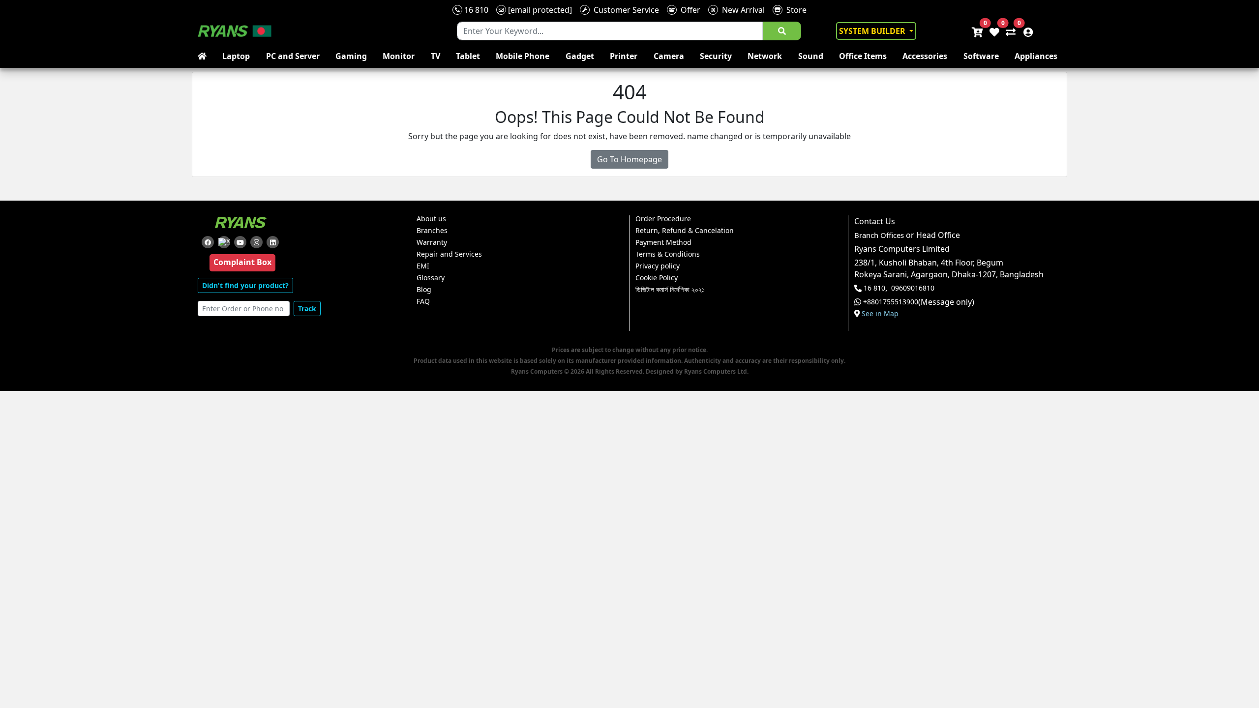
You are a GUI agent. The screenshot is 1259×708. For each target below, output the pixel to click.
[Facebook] (208, 242)
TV (435, 56)
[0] (1009, 31)
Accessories (924, 56)
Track (307, 308)
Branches (432, 230)
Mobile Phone (522, 56)
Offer (688, 9)
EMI (423, 266)
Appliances (1036, 56)
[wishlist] (994, 31)
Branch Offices (879, 235)
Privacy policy (657, 266)
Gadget (580, 56)
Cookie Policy (656, 277)
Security (716, 56)
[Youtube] (240, 242)
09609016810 (912, 288)
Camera (669, 56)
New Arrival (741, 9)
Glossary (431, 277)
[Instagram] (256, 242)
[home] (204, 56)
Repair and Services (449, 254)
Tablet (468, 56)
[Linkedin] (273, 242)
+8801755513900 (890, 301)
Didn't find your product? (245, 285)
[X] (224, 242)
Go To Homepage (629, 159)
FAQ (423, 301)
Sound (810, 56)
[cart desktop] (977, 31)
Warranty (432, 242)
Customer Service (624, 9)
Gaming (351, 56)
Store (794, 9)
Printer (623, 56)
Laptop (236, 56)
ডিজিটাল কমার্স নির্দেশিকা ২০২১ (670, 289)
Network (765, 56)
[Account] (1025, 31)
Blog (424, 289)
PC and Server (293, 56)
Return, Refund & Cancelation (684, 230)
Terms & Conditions (667, 254)
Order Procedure (663, 218)
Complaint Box (242, 262)
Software (981, 56)
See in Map (880, 313)
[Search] (782, 31)
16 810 (475, 9)
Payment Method (663, 242)
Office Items (863, 56)
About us (431, 218)
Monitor (399, 56)
